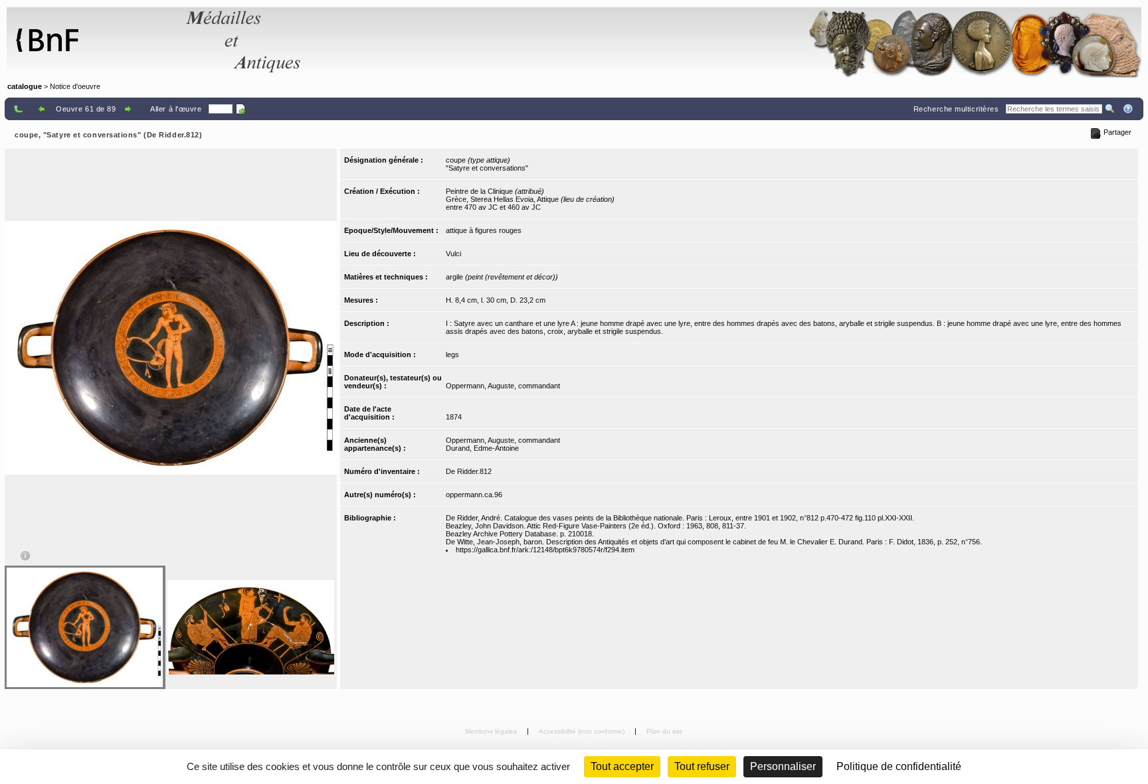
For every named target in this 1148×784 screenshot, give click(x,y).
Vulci (453, 254)
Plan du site (664, 731)
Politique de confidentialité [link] (898, 766)
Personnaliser (783, 766)
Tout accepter (622, 766)
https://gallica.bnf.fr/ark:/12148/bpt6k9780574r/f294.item (545, 550)
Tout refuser (701, 766)
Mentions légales (492, 731)
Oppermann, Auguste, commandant (503, 386)
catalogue (24, 86)
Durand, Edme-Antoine (482, 448)
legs (452, 354)
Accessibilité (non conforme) (582, 731)
